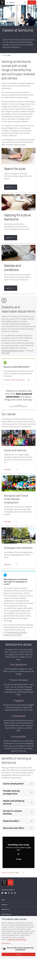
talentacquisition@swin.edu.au (13, 350)
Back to (6, 55)
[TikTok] (15, 893)
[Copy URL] (18, 854)
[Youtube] (6, 893)
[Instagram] (8, 893)
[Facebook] (2, 893)
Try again (18, 859)
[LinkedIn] (12, 893)
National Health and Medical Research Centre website (15, 633)
